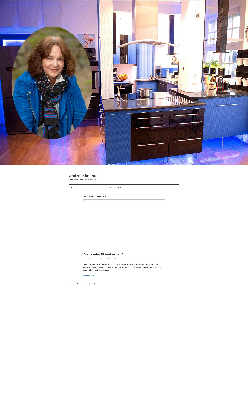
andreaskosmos (84, 175)
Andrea (99, 258)
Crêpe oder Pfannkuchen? (103, 254)
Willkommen (122, 188)
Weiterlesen (87, 275)
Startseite (74, 188)
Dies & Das (101, 188)
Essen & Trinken (87, 188)
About (112, 188)
